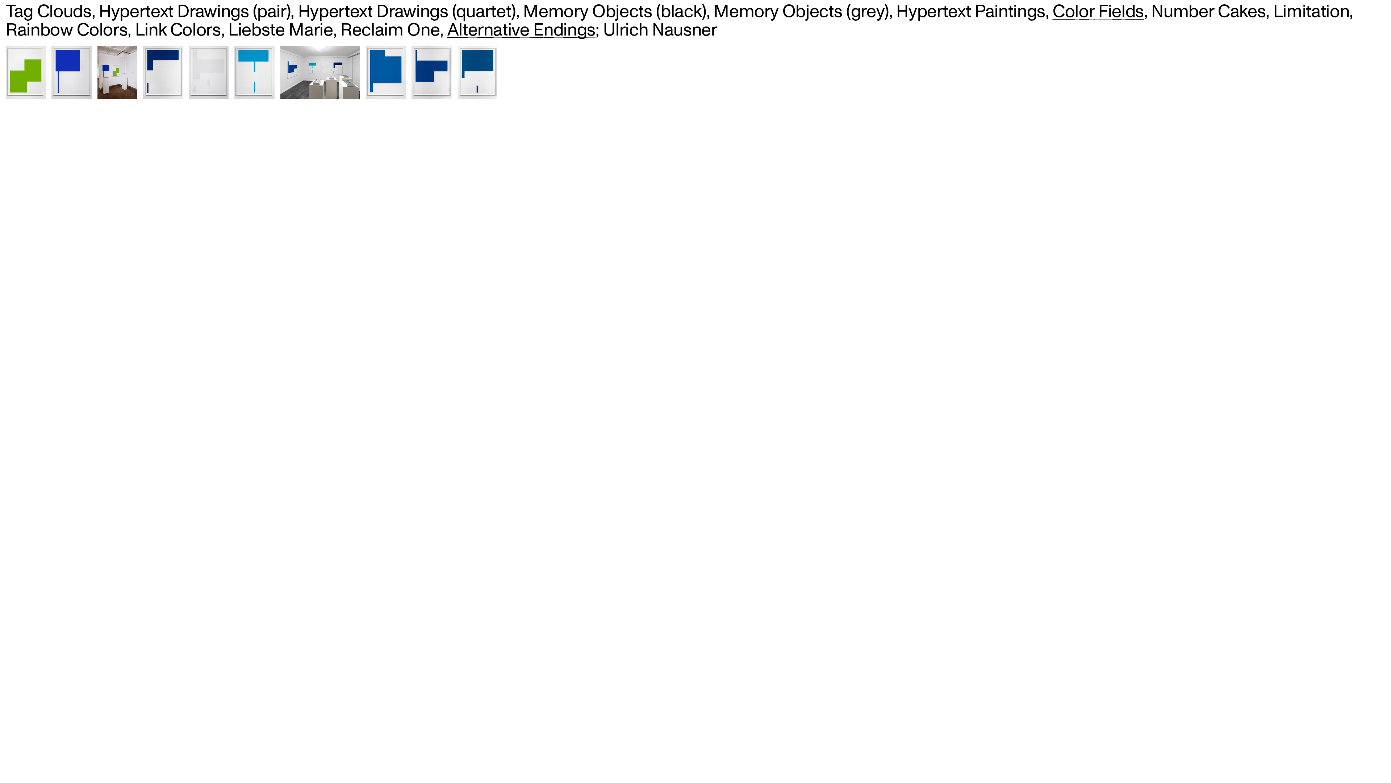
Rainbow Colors (67, 30)
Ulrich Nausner (660, 30)
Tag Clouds (49, 12)
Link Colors (178, 30)
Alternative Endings (521, 30)
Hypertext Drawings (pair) (195, 12)
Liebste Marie (280, 30)
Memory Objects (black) (614, 12)
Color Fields (1098, 12)
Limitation (1311, 12)
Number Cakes (1208, 12)
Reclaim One (390, 30)
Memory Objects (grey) (801, 12)
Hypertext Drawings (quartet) (407, 12)
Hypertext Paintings (970, 12)
